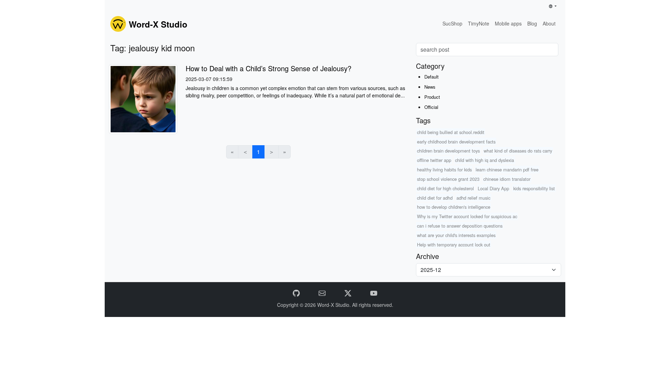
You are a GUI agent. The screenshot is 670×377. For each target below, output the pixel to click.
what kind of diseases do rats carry (518, 150)
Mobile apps (508, 23)
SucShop (452, 23)
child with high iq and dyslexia (484, 160)
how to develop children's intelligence (453, 207)
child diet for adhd (435, 197)
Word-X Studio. (334, 304)
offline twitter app (434, 160)
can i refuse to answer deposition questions (459, 225)
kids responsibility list (534, 188)
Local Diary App (493, 188)
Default (431, 76)
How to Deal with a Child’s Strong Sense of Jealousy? (268, 68)
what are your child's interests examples (456, 235)
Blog (532, 23)
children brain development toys (448, 150)
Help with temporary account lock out (453, 244)
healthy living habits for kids (444, 169)
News (430, 86)
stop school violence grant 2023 (448, 179)
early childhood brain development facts (456, 141)
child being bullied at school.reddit (450, 132)
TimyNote (478, 23)
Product (432, 97)
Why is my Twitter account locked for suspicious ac (467, 216)
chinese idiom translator (506, 179)
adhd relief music (473, 197)
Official (431, 107)
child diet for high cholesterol (445, 188)
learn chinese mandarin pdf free (507, 169)
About (549, 23)
